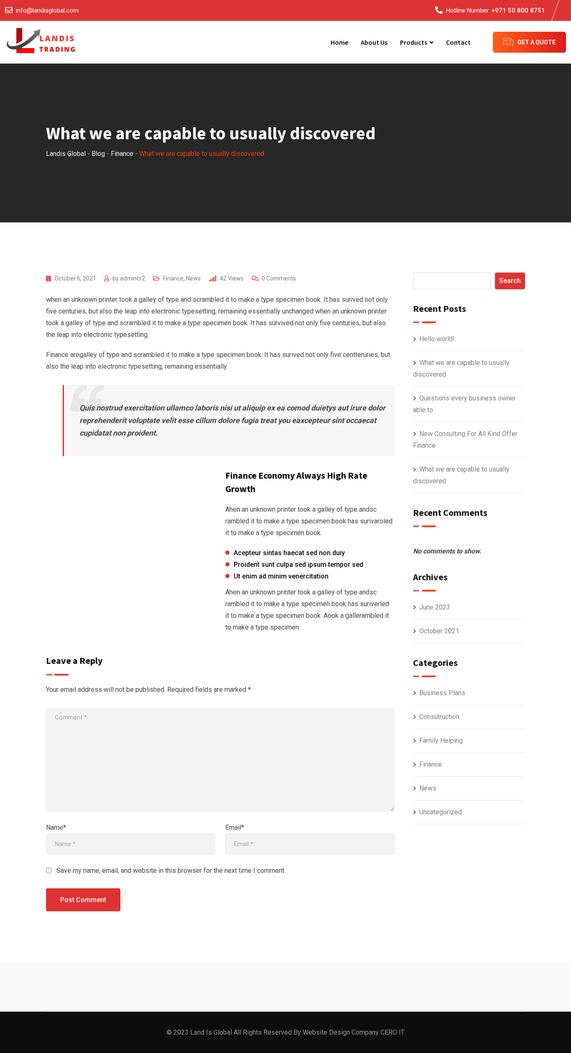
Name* (56, 827)
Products (413, 42)
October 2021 (439, 631)
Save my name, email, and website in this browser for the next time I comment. (171, 871)
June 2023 (434, 607)
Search (510, 281)
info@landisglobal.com (47, 10)
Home (339, 42)
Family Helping (441, 740)
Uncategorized (440, 812)
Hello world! (437, 339)
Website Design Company (341, 1032)
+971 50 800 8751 (518, 10)
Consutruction (439, 717)
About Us (374, 42)
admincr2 (132, 278)
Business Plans (442, 693)
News (193, 278)
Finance (173, 278)
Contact (458, 42)
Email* (234, 827)
